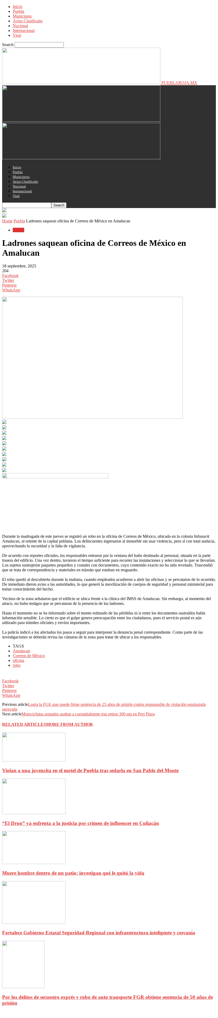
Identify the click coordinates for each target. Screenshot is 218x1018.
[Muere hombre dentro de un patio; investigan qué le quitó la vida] (33, 862)
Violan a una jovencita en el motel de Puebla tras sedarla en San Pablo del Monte (90, 770)
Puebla (18, 11)
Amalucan (21, 651)
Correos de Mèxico (29, 655)
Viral (17, 35)
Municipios (22, 16)
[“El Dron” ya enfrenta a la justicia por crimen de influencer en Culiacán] (33, 813)
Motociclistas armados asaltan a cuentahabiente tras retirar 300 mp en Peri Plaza (88, 714)
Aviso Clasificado (28, 21)
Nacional (20, 25)
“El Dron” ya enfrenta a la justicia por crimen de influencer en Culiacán (80, 823)
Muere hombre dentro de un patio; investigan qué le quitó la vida (73, 873)
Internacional (24, 30)
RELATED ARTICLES (24, 724)
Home (7, 221)
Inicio (17, 6)
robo (16, 665)
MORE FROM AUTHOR (69, 724)
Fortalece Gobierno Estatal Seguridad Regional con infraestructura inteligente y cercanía (98, 932)
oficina (18, 660)
